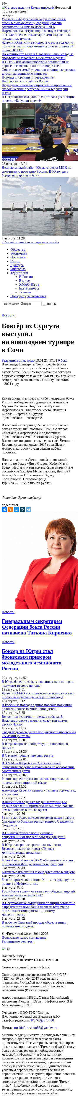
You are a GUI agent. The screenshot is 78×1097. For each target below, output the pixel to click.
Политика (17, 257)
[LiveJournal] (22, 509)
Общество (17, 249)
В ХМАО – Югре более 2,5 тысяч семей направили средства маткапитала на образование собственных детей (38, 767)
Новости (8, 315)
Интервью (18, 269)
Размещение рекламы (17, 941)
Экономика (18, 253)
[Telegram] (28, 509)
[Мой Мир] (16, 509)
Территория (19, 273)
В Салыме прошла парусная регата (27, 755)
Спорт (15, 261)
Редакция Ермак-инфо (18, 360)
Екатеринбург (29, 288)
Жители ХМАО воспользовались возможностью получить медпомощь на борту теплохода (37, 695)
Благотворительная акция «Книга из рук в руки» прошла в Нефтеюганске (38, 881)
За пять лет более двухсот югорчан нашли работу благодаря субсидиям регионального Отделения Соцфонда (38, 821)
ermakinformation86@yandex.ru (35, 1027)
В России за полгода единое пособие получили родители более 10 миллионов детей (37, 707)
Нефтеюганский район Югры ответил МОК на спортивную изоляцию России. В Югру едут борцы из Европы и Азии (36, 171)
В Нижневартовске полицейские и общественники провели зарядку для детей (33, 835)
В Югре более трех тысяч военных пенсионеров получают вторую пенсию (37, 683)
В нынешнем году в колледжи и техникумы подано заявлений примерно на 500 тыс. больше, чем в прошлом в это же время (38, 806)
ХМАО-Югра (29, 284)
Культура (17, 265)
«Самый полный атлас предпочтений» (30, 242)
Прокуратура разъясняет (28, 296)
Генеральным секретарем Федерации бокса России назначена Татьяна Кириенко (37, 627)
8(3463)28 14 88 (42, 1020)
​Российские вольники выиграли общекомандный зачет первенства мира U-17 (38, 893)
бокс (64, 360)
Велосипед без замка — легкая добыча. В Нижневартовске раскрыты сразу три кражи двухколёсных (34, 720)
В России (26, 277)
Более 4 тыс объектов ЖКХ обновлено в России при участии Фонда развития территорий (37, 862)
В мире (24, 280)
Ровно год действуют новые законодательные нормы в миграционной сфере (35, 780)
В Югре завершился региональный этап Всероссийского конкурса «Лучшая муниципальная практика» (31, 848)
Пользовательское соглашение (24, 937)
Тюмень (25, 292)
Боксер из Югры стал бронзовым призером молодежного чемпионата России (32, 659)
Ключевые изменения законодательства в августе (38, 872)
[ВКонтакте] (4, 509)
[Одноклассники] (10, 509)
